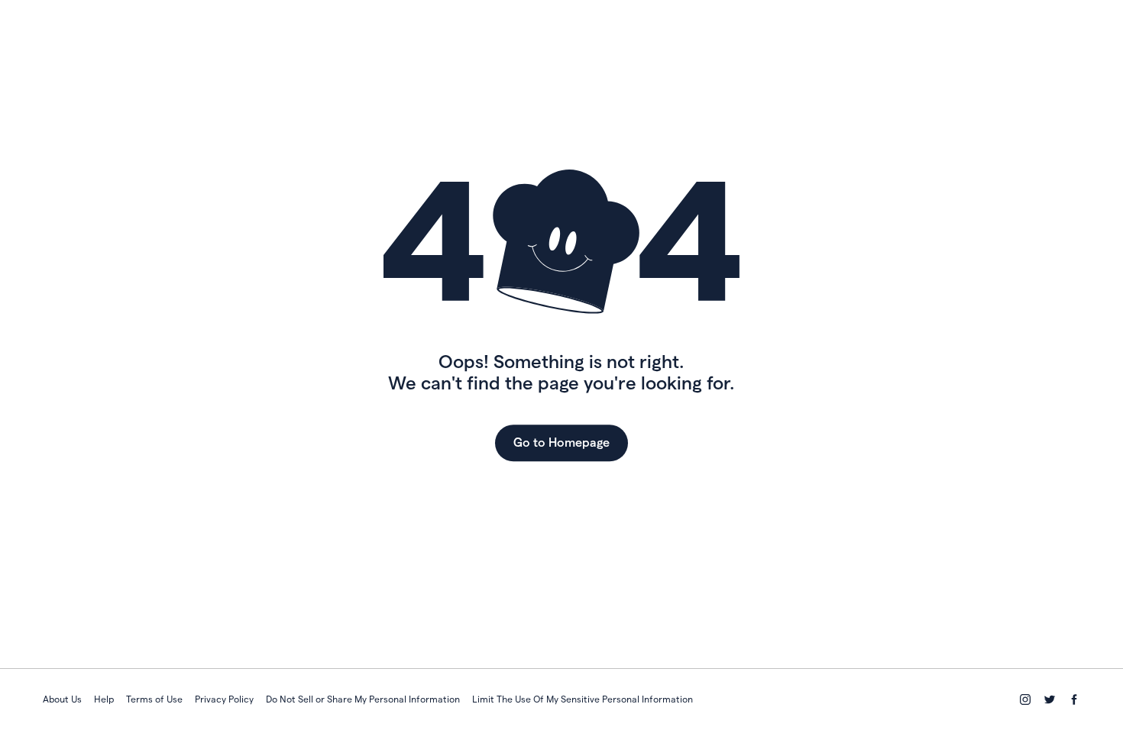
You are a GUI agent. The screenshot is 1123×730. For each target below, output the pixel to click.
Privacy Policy (224, 699)
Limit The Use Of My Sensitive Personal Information (582, 699)
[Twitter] (1050, 699)
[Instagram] (1025, 699)
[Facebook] (1074, 699)
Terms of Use (154, 699)
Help (104, 699)
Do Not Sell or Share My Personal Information (363, 699)
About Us (62, 699)
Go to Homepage (561, 442)
